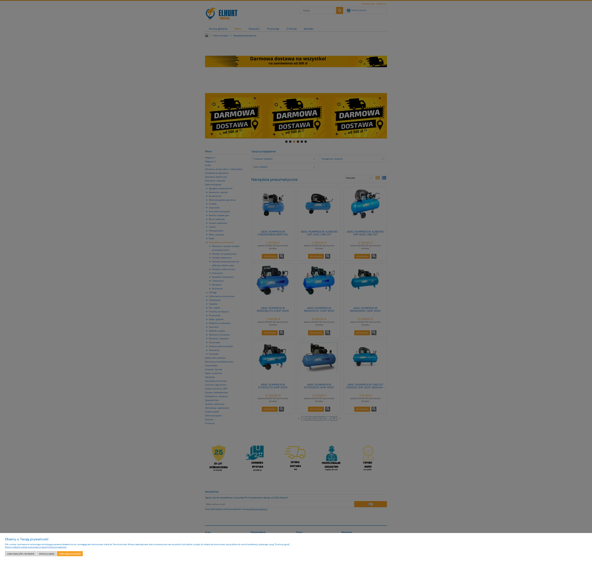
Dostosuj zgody (46, 553)
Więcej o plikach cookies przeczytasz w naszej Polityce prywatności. (36, 547)
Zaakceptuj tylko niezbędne (20, 553)
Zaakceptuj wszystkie (70, 553)
